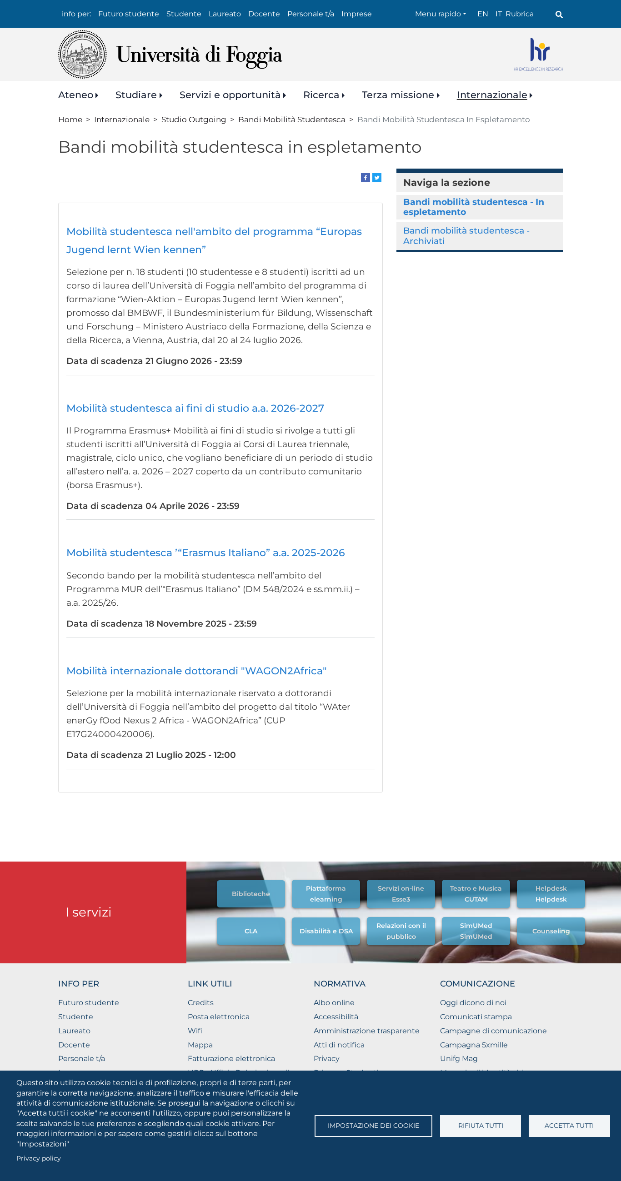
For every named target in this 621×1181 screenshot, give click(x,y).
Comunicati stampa (476, 1016)
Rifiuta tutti (480, 1125)
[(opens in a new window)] (365, 177)
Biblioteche (251, 894)
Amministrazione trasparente (367, 1031)
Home (70, 119)
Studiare (136, 94)
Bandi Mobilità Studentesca (292, 119)
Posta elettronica (219, 1016)
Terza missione (398, 94)
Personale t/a (310, 14)
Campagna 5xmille (474, 1045)
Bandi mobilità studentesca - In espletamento (473, 207)
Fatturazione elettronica (231, 1058)
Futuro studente (128, 14)
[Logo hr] (538, 54)
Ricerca (321, 94)
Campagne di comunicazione (493, 1031)
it (499, 14)
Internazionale (492, 94)
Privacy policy (38, 1158)
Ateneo (75, 94)
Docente (264, 14)
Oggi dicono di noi (473, 1002)
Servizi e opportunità (230, 94)
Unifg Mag (459, 1058)
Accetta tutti (569, 1125)
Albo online (334, 1002)
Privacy (327, 1058)
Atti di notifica (339, 1045)
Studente (183, 14)
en (482, 14)
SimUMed (476, 926)
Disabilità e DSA (326, 931)
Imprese (356, 14)
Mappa (200, 1045)
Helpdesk (551, 888)
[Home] (170, 54)
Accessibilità (336, 1016)
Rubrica (520, 14)
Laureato (225, 14)
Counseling (551, 931)
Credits (201, 1002)
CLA (251, 931)
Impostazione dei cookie (373, 1125)
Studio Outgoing (193, 119)
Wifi (195, 1031)
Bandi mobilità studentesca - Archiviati (466, 235)
